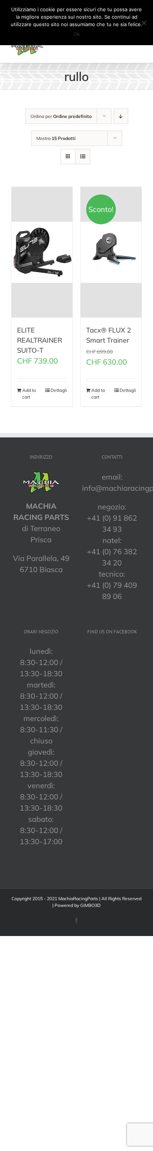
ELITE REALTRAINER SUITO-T (39, 340)
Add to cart (29, 393)
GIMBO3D (90, 905)
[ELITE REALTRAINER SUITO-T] (42, 252)
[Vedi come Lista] (82, 156)
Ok (77, 34)
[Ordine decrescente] (121, 116)
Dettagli (59, 390)
